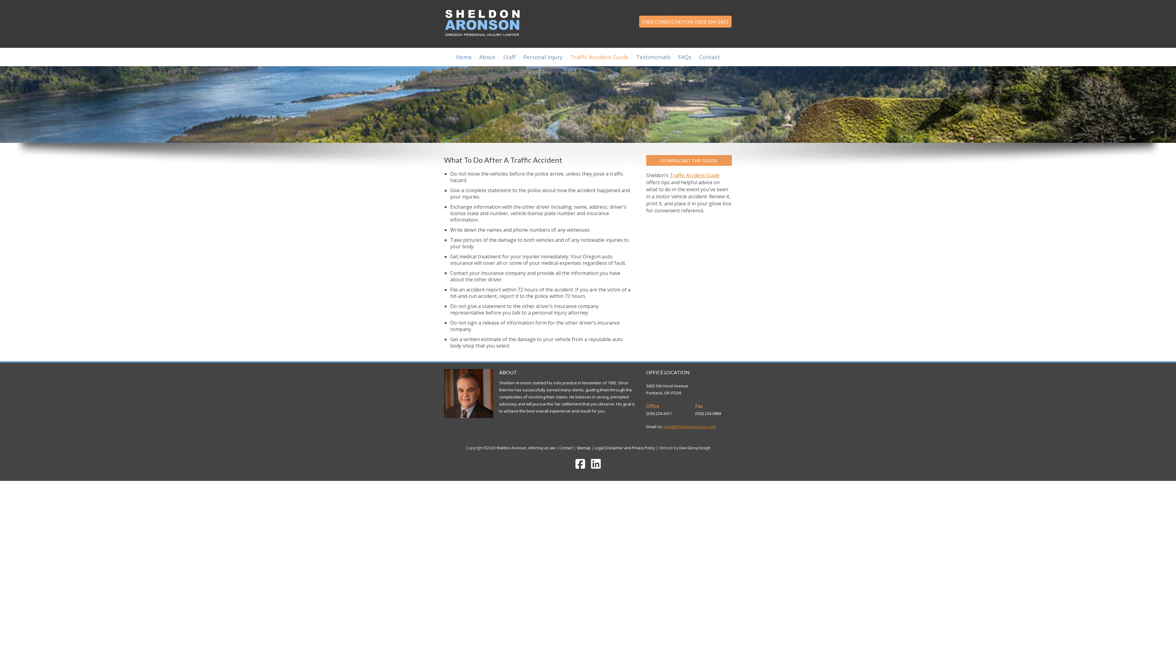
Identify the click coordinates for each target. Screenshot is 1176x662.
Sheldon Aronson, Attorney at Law (525, 448)
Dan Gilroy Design (694, 448)
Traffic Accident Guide (599, 57)
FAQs (685, 57)
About (487, 57)
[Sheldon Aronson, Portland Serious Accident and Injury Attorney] (482, 35)
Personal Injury (543, 57)
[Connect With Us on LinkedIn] (596, 466)
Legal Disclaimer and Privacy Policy (625, 448)
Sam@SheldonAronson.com (690, 426)
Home (464, 57)
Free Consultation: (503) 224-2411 (685, 22)
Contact (709, 57)
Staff (509, 57)
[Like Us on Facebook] (580, 466)
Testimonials (653, 57)
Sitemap (584, 448)
